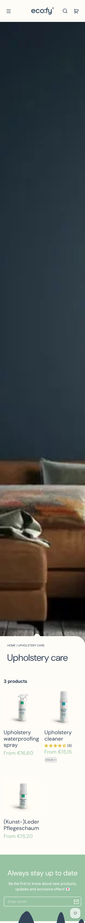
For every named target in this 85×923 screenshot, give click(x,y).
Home (11, 645)
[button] (65, 11)
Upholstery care (31, 645)
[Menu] (9, 11)
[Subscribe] (76, 902)
